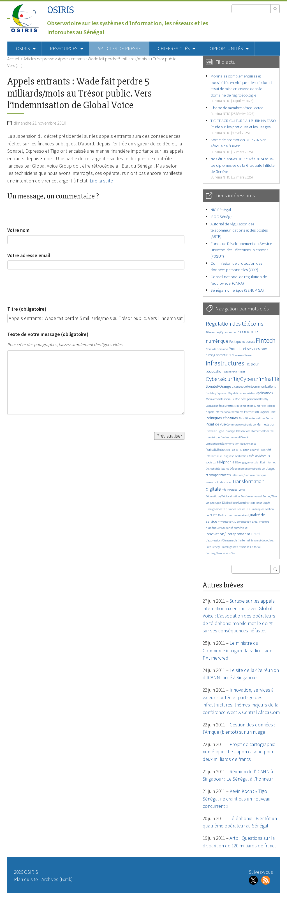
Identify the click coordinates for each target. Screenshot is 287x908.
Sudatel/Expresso (216, 393)
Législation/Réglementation (222, 443)
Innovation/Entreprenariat (228, 533)
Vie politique (213, 503)
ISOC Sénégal (221, 216)
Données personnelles (249, 399)
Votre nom (18, 230)
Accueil (13, 58)
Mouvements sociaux (220, 399)
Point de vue (216, 424)
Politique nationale (242, 341)
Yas (233, 553)
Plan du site (26, 879)
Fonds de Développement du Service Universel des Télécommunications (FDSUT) (241, 250)
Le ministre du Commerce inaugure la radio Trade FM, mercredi (237, 650)
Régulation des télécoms (234, 323)
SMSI (255, 521)
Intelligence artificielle (236, 547)
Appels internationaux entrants (224, 412)
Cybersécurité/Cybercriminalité (242, 379)
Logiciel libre (268, 412)
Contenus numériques (250, 509)
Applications (264, 393)
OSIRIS (60, 10)
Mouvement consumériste (250, 406)
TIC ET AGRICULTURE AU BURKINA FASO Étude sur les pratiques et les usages (243, 126)
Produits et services (244, 348)
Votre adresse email (28, 255)
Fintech (266, 340)
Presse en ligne (215, 431)
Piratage (230, 431)
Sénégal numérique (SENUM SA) (237, 290)
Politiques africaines (222, 418)
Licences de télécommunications (254, 386)
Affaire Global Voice (233, 489)
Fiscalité (243, 418)
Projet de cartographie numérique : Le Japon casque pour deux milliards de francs (239, 751)
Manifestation (265, 424)
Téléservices (243, 431)
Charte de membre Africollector (236, 110)
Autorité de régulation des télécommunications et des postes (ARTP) (239, 230)
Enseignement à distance (221, 509)
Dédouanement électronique (247, 468)
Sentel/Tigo (270, 496)
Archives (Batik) (57, 879)
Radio (234, 450)
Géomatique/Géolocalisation (223, 496)
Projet (241, 372)
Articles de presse (119, 48)
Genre (269, 418)
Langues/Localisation (235, 456)
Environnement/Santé (234, 437)
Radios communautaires (232, 515)
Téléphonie (225, 462)
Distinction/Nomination (238, 502)
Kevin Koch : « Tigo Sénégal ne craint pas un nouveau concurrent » (236, 798)
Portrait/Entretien (218, 449)
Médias (271, 406)
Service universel (251, 496)
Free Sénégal (213, 547)
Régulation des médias (241, 393)
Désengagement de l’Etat (250, 462)
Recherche (230, 372)
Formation (251, 412)
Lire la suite (101, 181)
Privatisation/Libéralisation (234, 521)
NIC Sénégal (220, 209)
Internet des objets (262, 540)
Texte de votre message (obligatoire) (47, 334)
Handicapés (263, 503)
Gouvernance (248, 443)
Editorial (255, 547)
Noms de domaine (217, 349)
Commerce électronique (241, 424)
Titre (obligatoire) (26, 309)
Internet (271, 462)
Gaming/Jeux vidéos (218, 553)
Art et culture (257, 418)
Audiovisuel (224, 482)
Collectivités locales (217, 468)
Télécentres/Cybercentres (221, 332)
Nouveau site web (242, 355)
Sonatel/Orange (218, 386)
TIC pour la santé (249, 450)
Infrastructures (225, 363)
